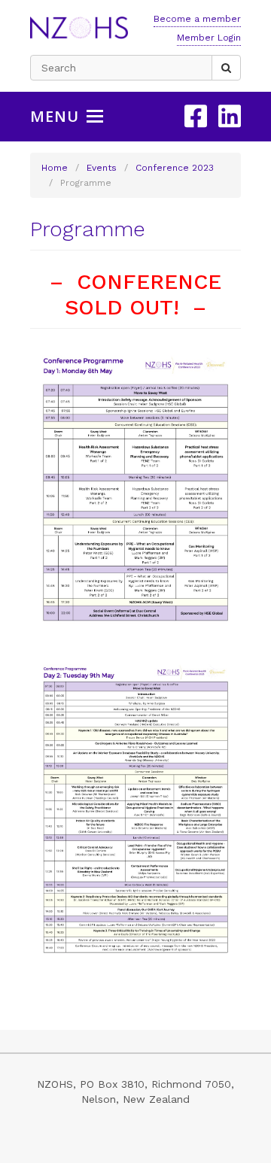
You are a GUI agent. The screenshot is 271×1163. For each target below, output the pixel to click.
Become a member (197, 19)
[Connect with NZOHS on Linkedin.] (229, 116)
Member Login (209, 37)
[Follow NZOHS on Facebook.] (195, 116)
